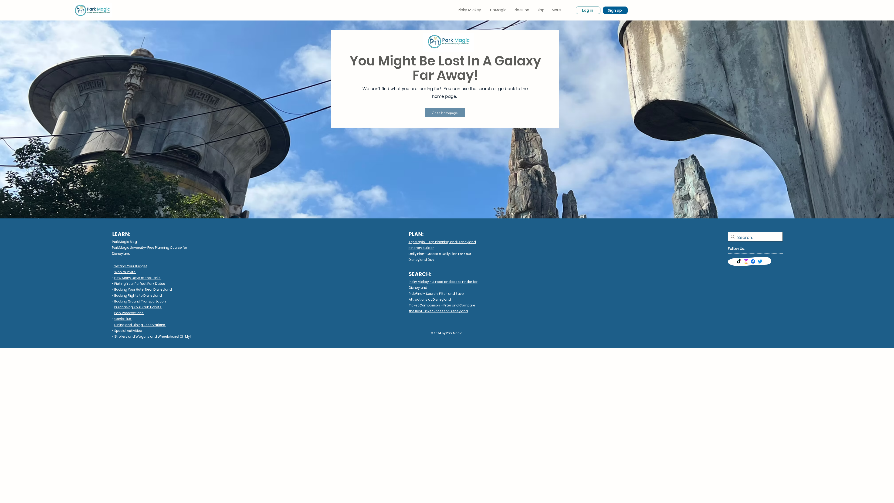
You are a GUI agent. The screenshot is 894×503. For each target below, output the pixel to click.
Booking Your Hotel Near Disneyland (143, 289)
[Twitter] (760, 261)
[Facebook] (753, 261)
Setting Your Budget (130, 266)
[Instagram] (746, 261)
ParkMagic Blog (124, 241)
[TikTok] (739, 261)
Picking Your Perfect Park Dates (140, 283)
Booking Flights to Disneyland (138, 295)
